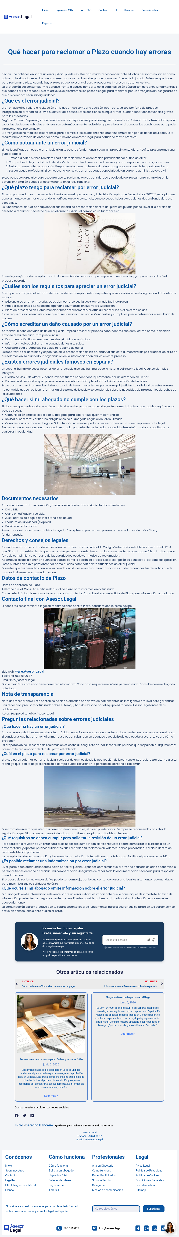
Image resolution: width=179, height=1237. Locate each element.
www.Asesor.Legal (29, 671)
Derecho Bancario (39, 1125)
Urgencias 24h (64, 10)
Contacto (103, 10)
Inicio (45, 10)
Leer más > (51, 1095)
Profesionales (149, 10)
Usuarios (129, 10)
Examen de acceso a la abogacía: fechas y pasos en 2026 (51, 1059)
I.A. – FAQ (85, 10)
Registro (47, 23)
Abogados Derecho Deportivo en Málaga (128, 997)
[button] (17, 1115)
